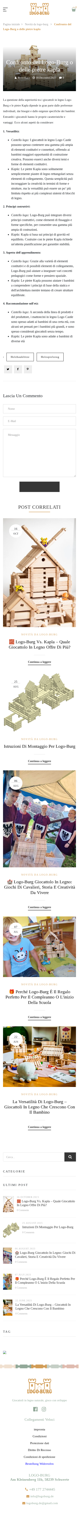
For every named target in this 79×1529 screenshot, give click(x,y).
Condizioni (40, 1436)
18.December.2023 (46, 77)
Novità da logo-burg (37, 24)
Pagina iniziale (11, 24)
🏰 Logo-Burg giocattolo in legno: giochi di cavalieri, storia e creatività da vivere (39, 887)
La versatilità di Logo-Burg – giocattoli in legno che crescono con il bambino (39, 1107)
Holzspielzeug (50, 356)
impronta (39, 1429)
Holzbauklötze (20, 356)
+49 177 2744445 (42, 1489)
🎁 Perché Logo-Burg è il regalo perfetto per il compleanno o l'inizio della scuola (39, 997)
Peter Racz (24, 77)
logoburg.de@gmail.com (42, 1503)
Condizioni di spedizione (39, 1456)
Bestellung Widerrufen (39, 1463)
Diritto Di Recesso (39, 1450)
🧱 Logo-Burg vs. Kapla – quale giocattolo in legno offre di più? (39, 644)
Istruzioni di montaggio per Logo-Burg (39, 746)
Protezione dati (39, 1443)
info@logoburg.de (42, 1496)
